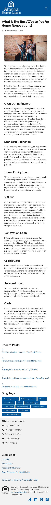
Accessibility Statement (11, 468)
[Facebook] (47, 500)
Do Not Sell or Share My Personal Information (20, 480)
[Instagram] (41, 500)
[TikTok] (30, 500)
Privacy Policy (7, 464)
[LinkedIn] (36, 500)
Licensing (5, 459)
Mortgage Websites (19, 492)
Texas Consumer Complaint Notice (16, 472)
